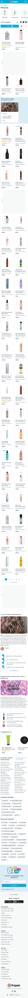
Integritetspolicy (5, 976)
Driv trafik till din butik (7, 935)
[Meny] (2, 2)
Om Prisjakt (4, 950)
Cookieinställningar (6, 978)
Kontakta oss (4, 954)
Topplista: (4, 614)
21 (16, 579)
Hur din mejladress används (8, 889)
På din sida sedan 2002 (7, 911)
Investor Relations (6, 961)
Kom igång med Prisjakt (7, 908)
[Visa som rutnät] (21, 22)
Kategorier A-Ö (5, 922)
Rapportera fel (14, 582)
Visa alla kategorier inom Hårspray (20, 758)
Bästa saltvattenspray (14, 614)
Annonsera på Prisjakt (7, 937)
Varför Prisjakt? (5, 932)
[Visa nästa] (22, 579)
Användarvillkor (5, 969)
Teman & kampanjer (6, 917)
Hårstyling (4, 5)
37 (19, 579)
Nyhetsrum (4, 959)
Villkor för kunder (5, 944)
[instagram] (12, 991)
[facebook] (15, 991)
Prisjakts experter (5, 915)
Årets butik (4, 920)
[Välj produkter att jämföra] (21, 26)
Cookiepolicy (4, 974)
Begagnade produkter (6, 927)
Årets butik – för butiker (7, 939)
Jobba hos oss (5, 957)
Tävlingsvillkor (5, 971)
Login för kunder (5, 942)
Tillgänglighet (4, 963)
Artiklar (3, 913)
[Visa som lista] (23, 22)
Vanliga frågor (4, 952)
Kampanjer (4, 924)
